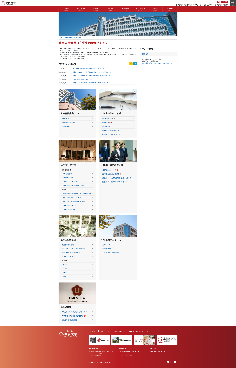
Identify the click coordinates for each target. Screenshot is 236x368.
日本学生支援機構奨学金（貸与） (72, 197)
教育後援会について (67, 118)
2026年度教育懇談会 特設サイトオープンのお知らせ (88, 68)
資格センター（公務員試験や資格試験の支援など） (117, 178)
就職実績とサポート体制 (109, 170)
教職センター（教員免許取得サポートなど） (115, 182)
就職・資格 (125, 9)
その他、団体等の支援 (69, 209)
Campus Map (98, 355)
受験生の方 (179, 5)
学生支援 (110, 9)
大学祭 (65, 272)
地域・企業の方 (207, 5)
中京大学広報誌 (106, 249)
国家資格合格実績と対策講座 (110, 174)
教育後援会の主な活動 (68, 122)
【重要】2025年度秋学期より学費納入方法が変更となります (90, 83)
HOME (61, 38)
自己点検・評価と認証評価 (69, 320)
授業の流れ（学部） (108, 118)
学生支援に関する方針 (68, 245)
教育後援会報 (66, 126)
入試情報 (95, 9)
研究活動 (155, 9)
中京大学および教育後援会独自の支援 (74, 201)
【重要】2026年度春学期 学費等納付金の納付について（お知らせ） (92, 72)
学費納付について (68, 178)
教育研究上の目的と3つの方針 (111, 134)
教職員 (226, 5)
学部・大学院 (81, 9)
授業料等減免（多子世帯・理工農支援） (74, 185)
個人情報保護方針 (119, 331)
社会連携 (170, 9)
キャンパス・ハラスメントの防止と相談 (73, 249)
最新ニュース (106, 245)
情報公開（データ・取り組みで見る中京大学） (75, 312)
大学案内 (66, 9)
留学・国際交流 (140, 9)
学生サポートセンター (68, 257)
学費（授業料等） (68, 174)
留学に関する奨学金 (68, 205)
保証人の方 (188, 5)
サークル (65, 276)
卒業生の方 (197, 5)
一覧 (135, 63)
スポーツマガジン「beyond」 (111, 253)
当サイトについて (105, 331)
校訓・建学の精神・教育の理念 (111, 130)
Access (91, 355)
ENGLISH (224, 2)
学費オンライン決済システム (71, 182)
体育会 (65, 264)
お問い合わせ (93, 331)
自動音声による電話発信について (82, 79)
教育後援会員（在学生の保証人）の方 (76, 38)
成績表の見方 (106, 122)
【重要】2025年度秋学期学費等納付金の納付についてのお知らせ (91, 76)
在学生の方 (218, 5)
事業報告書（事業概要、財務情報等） (73, 316)
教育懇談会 (145, 54)
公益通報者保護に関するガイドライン (140, 331)
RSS (131, 63)
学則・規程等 (106, 126)
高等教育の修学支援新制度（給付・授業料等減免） (77, 193)
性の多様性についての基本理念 (71, 253)
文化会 (65, 269)
